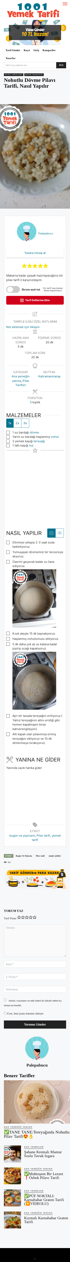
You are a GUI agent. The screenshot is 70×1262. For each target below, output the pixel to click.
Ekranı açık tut (31, 289)
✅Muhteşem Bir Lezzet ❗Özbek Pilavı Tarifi (43, 1176)
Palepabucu (45, 233)
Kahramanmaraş (49, 376)
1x (9, 423)
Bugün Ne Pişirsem (24, 856)
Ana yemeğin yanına (18, 1127)
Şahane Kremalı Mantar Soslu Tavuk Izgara (43, 1154)
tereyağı (39, 441)
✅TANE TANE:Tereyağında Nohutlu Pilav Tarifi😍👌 (36, 1134)
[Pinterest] (29, 97)
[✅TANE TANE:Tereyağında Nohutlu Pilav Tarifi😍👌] (37, 1102)
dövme (34, 432)
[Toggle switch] (13, 289)
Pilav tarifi (43, 835)
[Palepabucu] (37, 1048)
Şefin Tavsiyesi (34, 74)
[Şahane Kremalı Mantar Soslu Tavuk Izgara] (12, 1154)
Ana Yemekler (34, 1147)
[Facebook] (20, 97)
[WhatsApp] (38, 97)
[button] (24, 266)
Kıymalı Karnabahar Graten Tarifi (46, 1220)
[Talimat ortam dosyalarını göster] (51, 533)
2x (17, 423)
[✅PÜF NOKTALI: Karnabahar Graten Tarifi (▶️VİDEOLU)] (12, 1197)
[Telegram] (47, 97)
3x (25, 423)
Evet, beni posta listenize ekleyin (24, 1013)
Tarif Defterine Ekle (37, 300)
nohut (55, 437)
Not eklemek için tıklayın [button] (23, 327)
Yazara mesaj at (35, 253)
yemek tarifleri (55, 856)
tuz (31, 445)
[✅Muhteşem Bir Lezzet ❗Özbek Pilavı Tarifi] (12, 1175)
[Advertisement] (35, 487)
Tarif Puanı (10, 918)
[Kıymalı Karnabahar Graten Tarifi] (12, 1220)
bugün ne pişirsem (22, 835)
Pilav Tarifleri (13, 74)
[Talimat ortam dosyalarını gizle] (59, 533)
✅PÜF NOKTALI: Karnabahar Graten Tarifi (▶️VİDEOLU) (44, 1200)
